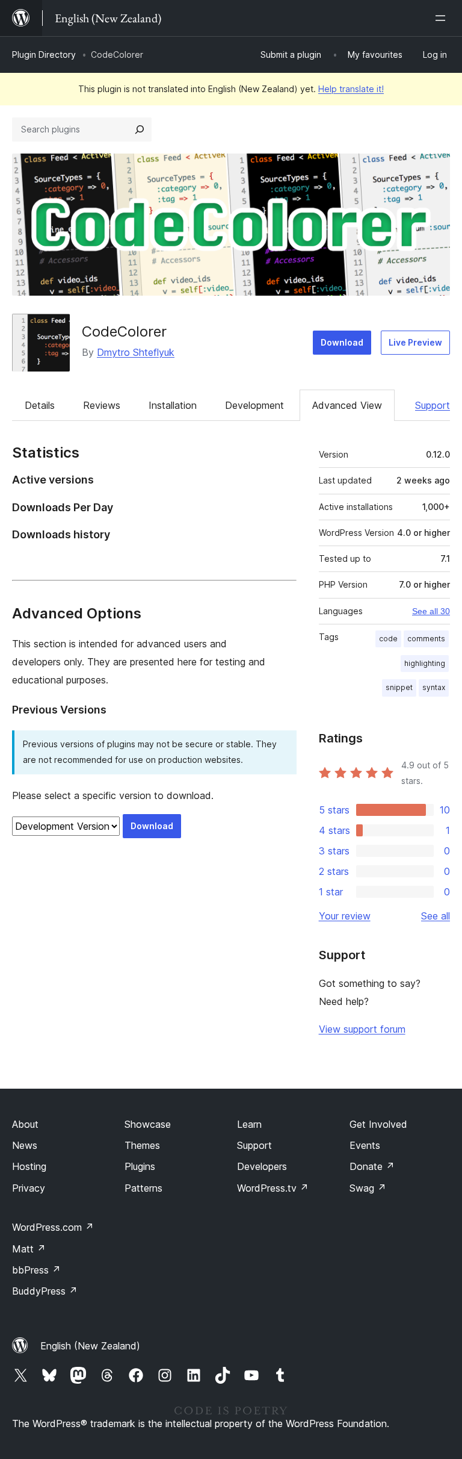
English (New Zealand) (90, 1346)
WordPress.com (53, 1227)
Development (254, 405)
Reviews (101, 405)
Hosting (29, 1166)
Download (342, 342)
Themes (142, 1145)
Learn (249, 1124)
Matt (29, 1249)
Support (432, 405)
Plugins (140, 1166)
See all (435, 916)
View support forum (362, 1029)
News (24, 1145)
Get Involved (378, 1124)
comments (426, 638)
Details (40, 405)
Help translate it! (351, 89)
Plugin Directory (44, 54)
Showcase (148, 1124)
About (25, 1124)
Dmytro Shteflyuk (135, 352)
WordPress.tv (273, 1188)
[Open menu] (443, 18)
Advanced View (347, 405)
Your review (345, 916)
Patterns (143, 1188)
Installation (173, 405)
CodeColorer (124, 331)
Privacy (28, 1188)
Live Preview (415, 342)
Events (365, 1145)
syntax (433, 687)
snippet (399, 687)
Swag (368, 1188)
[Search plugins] (140, 129)
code (388, 638)
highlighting (424, 663)
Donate (372, 1166)
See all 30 (431, 611)
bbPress (36, 1270)
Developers (262, 1166)
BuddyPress (45, 1291)
